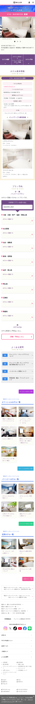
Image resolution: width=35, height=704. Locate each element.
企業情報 (5, 662)
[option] (17, 28)
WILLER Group (6, 689)
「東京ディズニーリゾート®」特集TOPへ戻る (17, 596)
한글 (19, 679)
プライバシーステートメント (9, 667)
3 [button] (20, 42)
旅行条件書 (5, 664)
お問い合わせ (6, 670)
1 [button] (15, 42)
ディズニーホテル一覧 (26, 391)
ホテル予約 (29, 59)
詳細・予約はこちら (17, 336)
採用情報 (20, 662)
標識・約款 (21, 664)
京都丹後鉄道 (6, 691)
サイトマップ (21, 668)
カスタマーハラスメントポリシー (9, 673)
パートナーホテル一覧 (26, 523)
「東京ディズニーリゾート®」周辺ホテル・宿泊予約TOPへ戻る (17, 588)
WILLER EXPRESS (22, 689)
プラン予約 (17, 59)
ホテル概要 (5, 59)
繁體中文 (5, 681)
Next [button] (34, 28)
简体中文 (20, 681)
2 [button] (17, 42)
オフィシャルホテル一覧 (25, 468)
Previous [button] (1, 28)
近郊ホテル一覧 (27, 579)
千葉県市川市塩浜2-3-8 (9, 86)
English (4, 679)
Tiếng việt (5, 683)
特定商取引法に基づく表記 (25, 666)
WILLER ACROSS (22, 691)
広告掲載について (22, 670)
